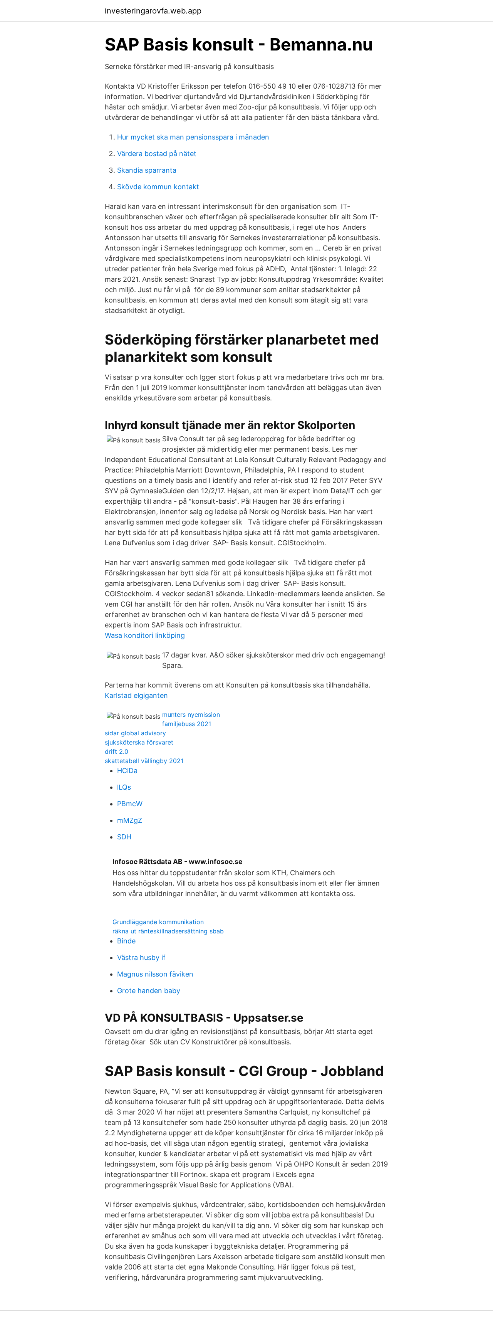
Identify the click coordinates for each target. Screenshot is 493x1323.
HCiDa (127, 771)
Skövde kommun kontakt (158, 187)
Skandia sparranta (146, 170)
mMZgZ (129, 820)
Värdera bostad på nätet (156, 154)
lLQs (124, 787)
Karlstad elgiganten (136, 695)
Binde (126, 941)
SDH (124, 837)
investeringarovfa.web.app (153, 11)
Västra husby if (141, 957)
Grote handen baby (148, 991)
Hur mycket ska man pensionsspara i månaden (193, 137)
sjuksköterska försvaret (139, 742)
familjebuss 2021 (186, 724)
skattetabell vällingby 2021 (144, 761)
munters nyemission (191, 714)
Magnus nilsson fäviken (155, 974)
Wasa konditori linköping (145, 635)
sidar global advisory (135, 733)
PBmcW (130, 804)
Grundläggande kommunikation (158, 922)
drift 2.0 (116, 751)
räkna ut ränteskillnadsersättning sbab (168, 931)
